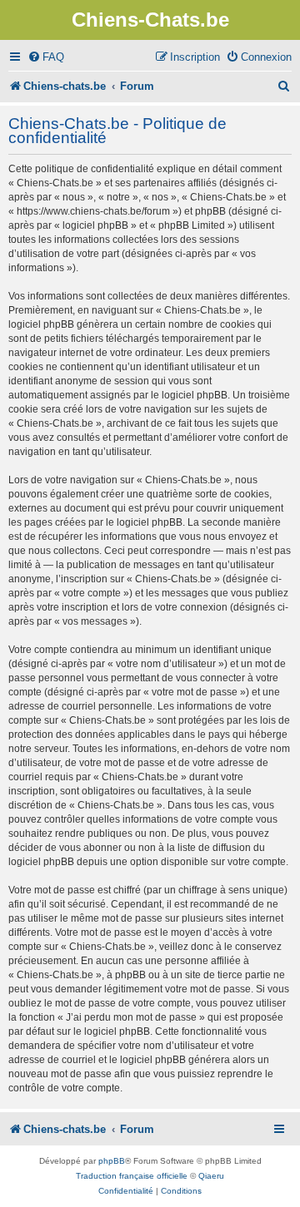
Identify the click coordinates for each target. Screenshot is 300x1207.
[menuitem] (46, 57)
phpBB (111, 1160)
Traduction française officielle (132, 1175)
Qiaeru (211, 1175)
